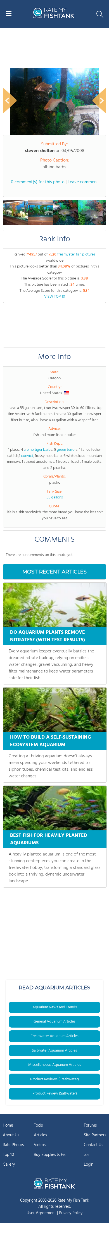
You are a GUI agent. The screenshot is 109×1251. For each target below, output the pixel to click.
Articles (40, 1135)
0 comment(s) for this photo (38, 182)
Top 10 (8, 1154)
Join (87, 1154)
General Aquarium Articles (54, 1021)
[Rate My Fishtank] (54, 17)
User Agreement (41, 1213)
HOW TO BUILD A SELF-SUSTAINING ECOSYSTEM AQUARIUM (50, 741)
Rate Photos (13, 1145)
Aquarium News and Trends (54, 1007)
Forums (90, 1125)
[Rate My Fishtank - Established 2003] (54, 1183)
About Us (11, 1135)
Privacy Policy (70, 1213)
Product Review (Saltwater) (54, 1093)
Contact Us (93, 1145)
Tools (38, 1125)
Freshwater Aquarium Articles (55, 1036)
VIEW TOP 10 (54, 296)
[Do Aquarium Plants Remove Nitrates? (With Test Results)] (54, 605)
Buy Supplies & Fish (51, 1154)
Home (8, 1125)
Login (88, 1164)
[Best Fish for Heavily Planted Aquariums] (54, 808)
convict (27, 456)
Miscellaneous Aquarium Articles (54, 1065)
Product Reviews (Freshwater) (54, 1079)
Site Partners (95, 1135)
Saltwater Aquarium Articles (54, 1050)
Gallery (9, 1164)
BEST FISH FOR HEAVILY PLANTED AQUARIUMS (48, 839)
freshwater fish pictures (76, 254)
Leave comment (83, 182)
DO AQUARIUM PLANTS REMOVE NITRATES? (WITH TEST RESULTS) (47, 636)
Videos (40, 1145)
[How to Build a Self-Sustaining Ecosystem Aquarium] (54, 710)
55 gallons (54, 497)
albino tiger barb (37, 450)
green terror (66, 450)
